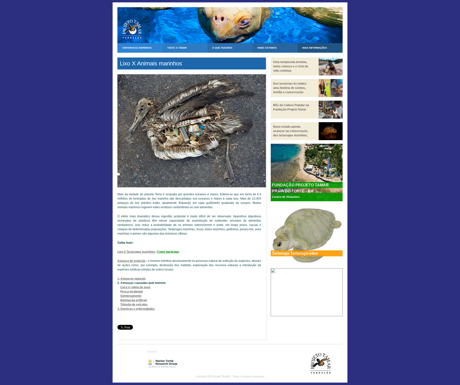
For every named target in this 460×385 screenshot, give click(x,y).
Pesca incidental (131, 291)
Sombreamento (130, 296)
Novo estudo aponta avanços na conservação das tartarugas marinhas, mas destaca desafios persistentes (290, 135)
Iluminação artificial (133, 300)
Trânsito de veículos (134, 304)
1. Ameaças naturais (131, 278)
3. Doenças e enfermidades (136, 308)
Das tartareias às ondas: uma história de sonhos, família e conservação (290, 88)
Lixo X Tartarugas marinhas (136, 251)
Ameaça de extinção (131, 261)
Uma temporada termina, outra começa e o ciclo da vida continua (290, 66)
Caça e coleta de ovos (135, 287)
